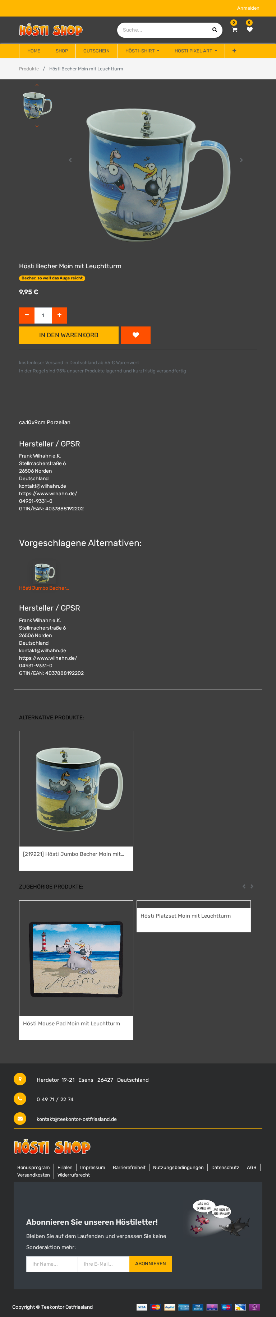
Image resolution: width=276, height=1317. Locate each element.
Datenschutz (225, 1167)
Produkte (29, 68)
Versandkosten (33, 1175)
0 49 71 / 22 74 (55, 1099)
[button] (234, 51)
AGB (252, 1167)
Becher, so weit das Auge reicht (52, 278)
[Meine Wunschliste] (250, 29)
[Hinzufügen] (59, 315)
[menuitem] (33, 51)
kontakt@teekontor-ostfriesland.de (77, 1119)
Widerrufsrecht (74, 1175)
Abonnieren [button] (150, 1264)
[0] (234, 29)
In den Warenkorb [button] (68, 335)
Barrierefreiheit (129, 1167)
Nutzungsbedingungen (178, 1167)
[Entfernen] (26, 315)
